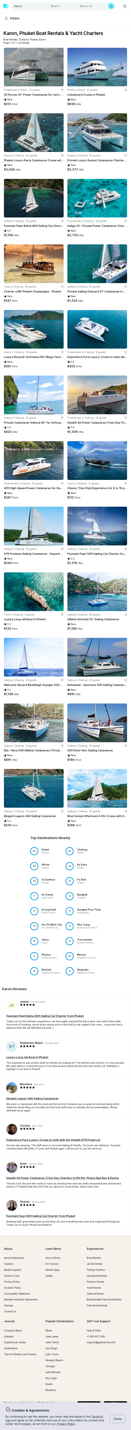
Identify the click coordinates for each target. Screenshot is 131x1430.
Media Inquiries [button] (12, 1269)
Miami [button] (49, 1330)
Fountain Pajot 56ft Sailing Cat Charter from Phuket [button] (40, 1216)
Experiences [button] (95, 1248)
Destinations (11, 1348)
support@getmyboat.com (101, 1342)
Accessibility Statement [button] (17, 1293)
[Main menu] (124, 6)
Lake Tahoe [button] (52, 1342)
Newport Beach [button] (54, 1360)
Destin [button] (49, 1384)
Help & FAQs (94, 1330)
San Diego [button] (51, 1348)
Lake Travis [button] (52, 1354)
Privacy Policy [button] (66, 1424)
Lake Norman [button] (53, 1372)
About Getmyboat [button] (14, 1257)
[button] (10, 39)
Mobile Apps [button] (53, 1269)
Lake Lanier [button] (52, 1336)
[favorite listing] (62, 90)
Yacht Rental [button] (94, 1287)
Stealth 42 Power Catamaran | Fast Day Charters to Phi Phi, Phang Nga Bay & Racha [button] (62, 1178)
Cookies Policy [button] (12, 1287)
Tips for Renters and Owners (20, 1354)
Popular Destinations (60, 1321)
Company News (13, 1330)
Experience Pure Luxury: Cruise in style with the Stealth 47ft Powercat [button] (53, 1140)
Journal (9, 1321)
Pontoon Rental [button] (95, 1281)
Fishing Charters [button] (96, 1269)
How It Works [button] (53, 1257)
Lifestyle (8, 1336)
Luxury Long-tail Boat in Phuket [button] (27, 1057)
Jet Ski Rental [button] (94, 1263)
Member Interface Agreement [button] (20, 1299)
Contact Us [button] (10, 1311)
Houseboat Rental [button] (97, 1275)
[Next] (59, 67)
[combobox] (30, 6)
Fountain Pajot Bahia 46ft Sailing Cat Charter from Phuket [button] (45, 1016)
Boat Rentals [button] (94, 1257)
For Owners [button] (52, 1263)
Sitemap (8, 1305)
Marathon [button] (51, 1390)
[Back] (8, 67)
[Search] (111, 6)
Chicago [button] (50, 1366)
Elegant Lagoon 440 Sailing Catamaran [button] (32, 1098)
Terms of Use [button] (11, 1275)
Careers (8, 1263)
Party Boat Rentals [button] (97, 1305)
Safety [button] (49, 1275)
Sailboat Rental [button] (95, 1293)
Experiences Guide (15, 1342)
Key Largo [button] (51, 1378)
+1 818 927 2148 (96, 1336)
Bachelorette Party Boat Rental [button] (104, 1299)
